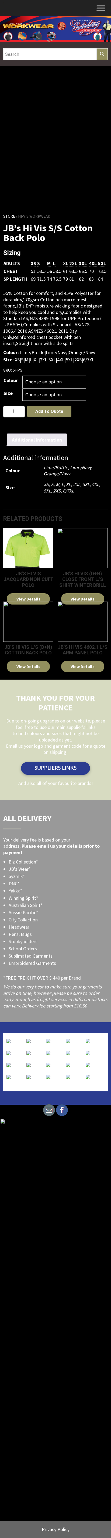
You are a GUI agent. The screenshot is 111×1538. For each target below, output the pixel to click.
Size (8, 393)
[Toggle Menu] (100, 7)
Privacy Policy (56, 1529)
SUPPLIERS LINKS (55, 768)
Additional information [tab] (37, 440)
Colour (11, 380)
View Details (28, 599)
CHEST (11, 271)
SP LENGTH (15, 279)
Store (9, 216)
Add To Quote (49, 411)
